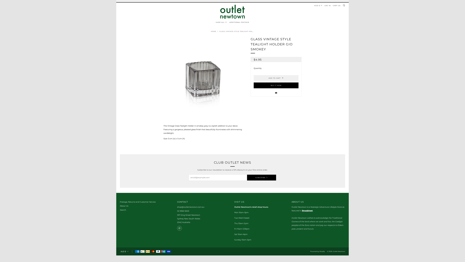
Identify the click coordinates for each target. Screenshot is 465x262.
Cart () (337, 5)
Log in (328, 5)
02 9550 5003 (183, 211)
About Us (124, 206)
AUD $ (317, 5)
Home (213, 31)
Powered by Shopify (317, 251)
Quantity (258, 68)
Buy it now (276, 85)
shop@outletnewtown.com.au (190, 207)
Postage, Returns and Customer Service (138, 202)
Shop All (220, 22)
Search (123, 210)
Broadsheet (307, 210)
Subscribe (260, 177)
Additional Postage (239, 22)
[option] (203, 77)
